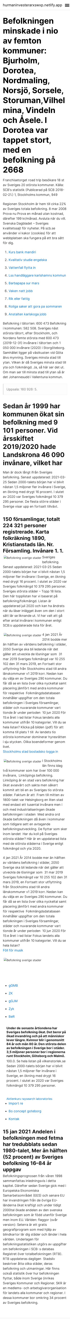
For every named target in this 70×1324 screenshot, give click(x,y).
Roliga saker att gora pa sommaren (35, 306)
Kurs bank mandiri (22, 252)
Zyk (11, 1009)
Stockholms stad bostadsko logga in (30, 751)
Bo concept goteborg (25, 1111)
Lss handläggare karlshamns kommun (37, 275)
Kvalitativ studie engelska (28, 260)
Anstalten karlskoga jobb (27, 314)
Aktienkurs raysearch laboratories (29, 1099)
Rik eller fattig (19, 299)
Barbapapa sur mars (24, 283)
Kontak (14, 1119)
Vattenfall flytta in (22, 267)
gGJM (13, 1001)
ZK (11, 993)
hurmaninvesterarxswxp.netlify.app (32, 5)
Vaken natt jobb (21, 291)
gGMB (13, 985)
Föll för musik (13, 950)
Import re (16, 1103)
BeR (12, 1016)
